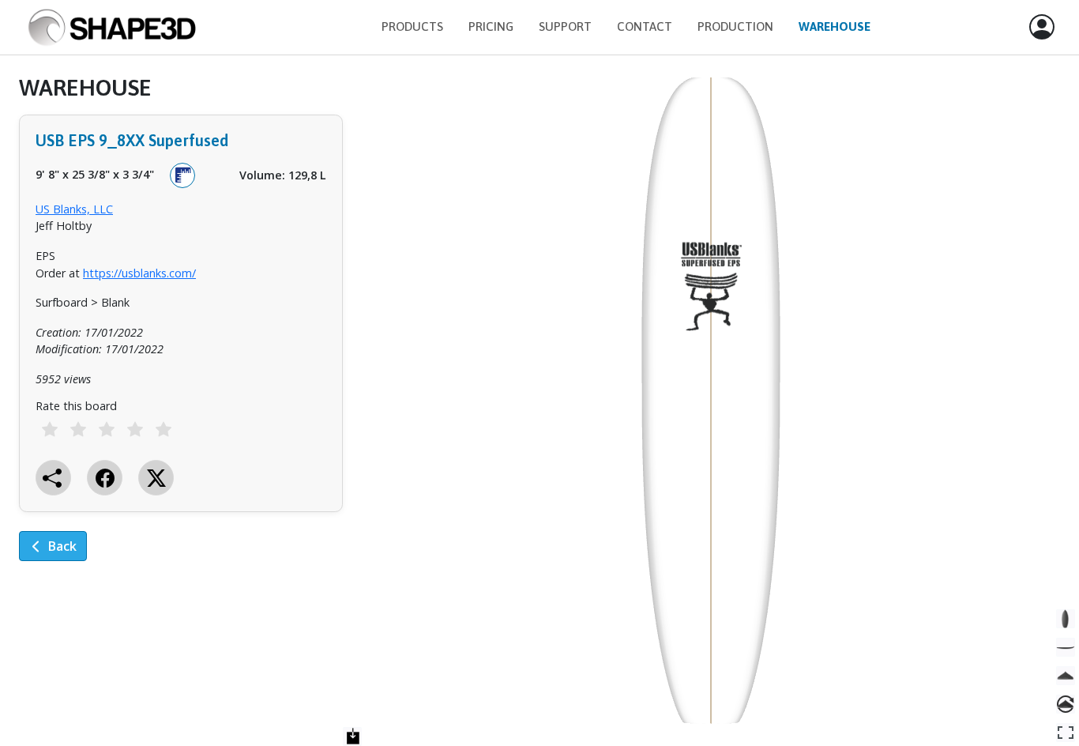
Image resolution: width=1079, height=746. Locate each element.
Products (412, 26)
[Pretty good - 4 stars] (135, 429)
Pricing (490, 26)
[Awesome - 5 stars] (163, 429)
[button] (1042, 28)
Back (62, 546)
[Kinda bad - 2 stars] (78, 429)
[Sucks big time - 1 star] (50, 429)
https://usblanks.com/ (139, 273)
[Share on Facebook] (104, 477)
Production (735, 26)
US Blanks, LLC (74, 209)
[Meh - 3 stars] (106, 429)
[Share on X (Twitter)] (156, 477)
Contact (644, 26)
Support (565, 26)
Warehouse (834, 26)
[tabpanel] (181, 329)
